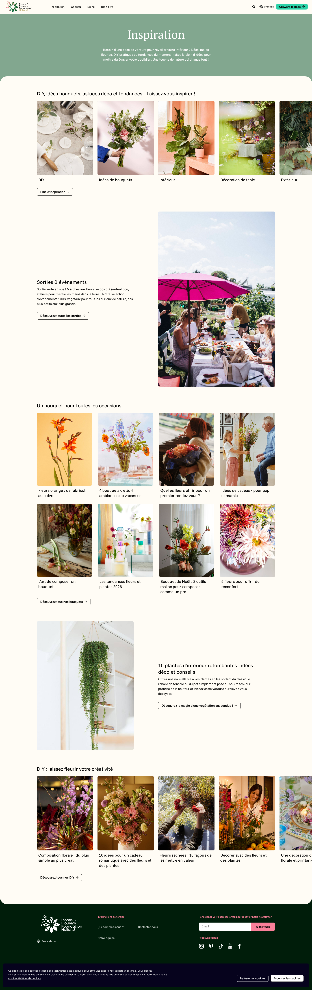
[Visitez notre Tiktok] (221, 946)
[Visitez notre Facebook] (239, 946)
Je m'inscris (263, 926)
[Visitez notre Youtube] (230, 946)
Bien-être (107, 6)
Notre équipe (106, 938)
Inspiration (57, 6)
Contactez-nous (148, 927)
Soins (91, 6)
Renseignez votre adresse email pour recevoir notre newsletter (235, 916)
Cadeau (76, 6)
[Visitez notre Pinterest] (211, 946)
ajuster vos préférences (21, 974)
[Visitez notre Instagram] (201, 946)
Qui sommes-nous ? (111, 927)
